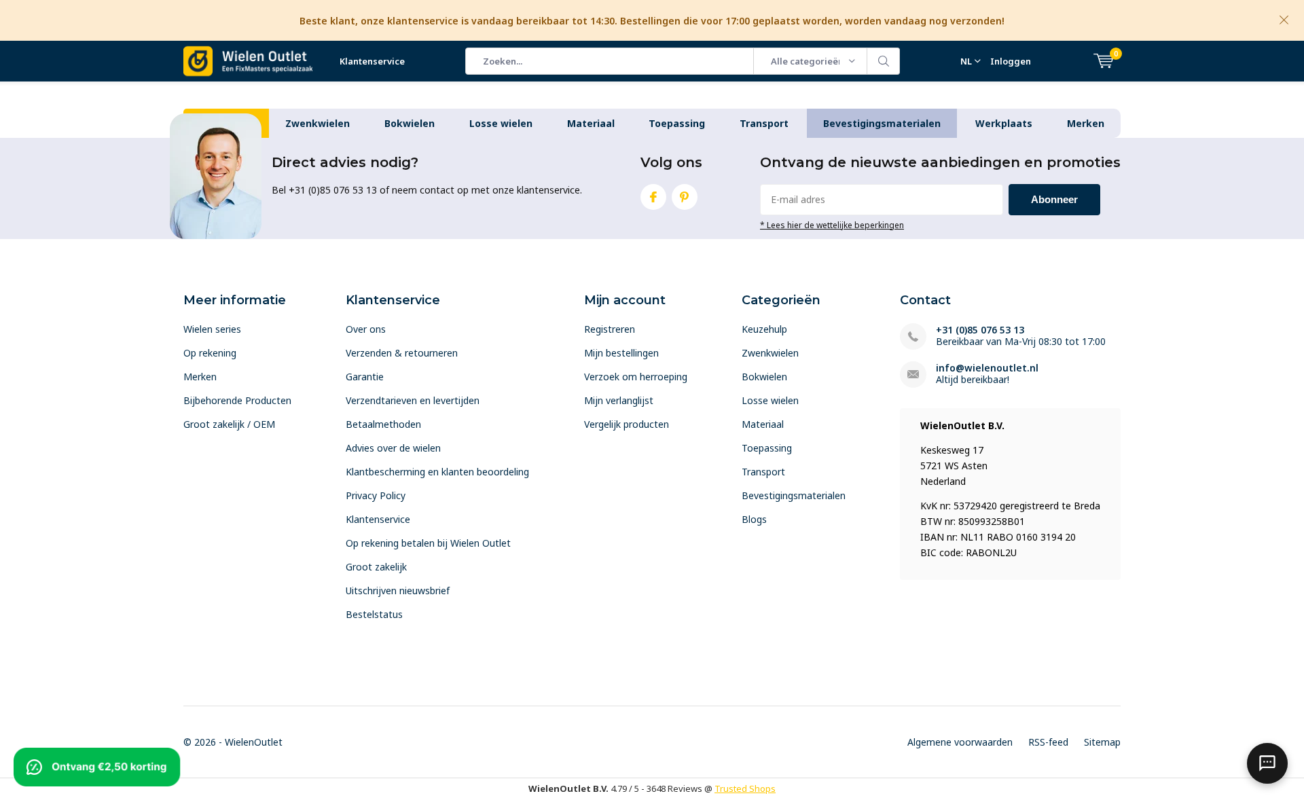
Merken (1085, 123)
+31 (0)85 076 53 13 (980, 329)
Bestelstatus (374, 614)
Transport (764, 123)
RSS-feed (1048, 741)
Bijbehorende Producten (237, 400)
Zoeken (883, 61)
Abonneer (1054, 199)
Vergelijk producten (626, 424)
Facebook (653, 197)
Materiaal (591, 123)
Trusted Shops (745, 788)
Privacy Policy (375, 495)
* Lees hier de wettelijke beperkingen (832, 224)
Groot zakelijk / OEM (229, 424)
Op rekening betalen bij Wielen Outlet (428, 543)
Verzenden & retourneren (402, 352)
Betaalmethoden (383, 424)
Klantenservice (372, 61)
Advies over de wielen (393, 447)
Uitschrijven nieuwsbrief (398, 590)
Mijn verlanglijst (618, 400)
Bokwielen (409, 123)
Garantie (365, 376)
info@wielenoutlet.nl (987, 368)
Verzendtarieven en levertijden (412, 400)
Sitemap (1102, 741)
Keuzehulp (764, 329)
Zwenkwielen (317, 123)
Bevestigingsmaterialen (882, 123)
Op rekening (209, 352)
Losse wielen (500, 123)
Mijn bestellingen (621, 352)
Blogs (754, 519)
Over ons (366, 329)
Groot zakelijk (376, 566)
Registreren (609, 329)
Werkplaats (1003, 123)
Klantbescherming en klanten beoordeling (437, 471)
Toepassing (677, 123)
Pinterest (685, 197)
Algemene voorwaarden (960, 741)
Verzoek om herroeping (635, 376)
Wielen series (212, 329)
